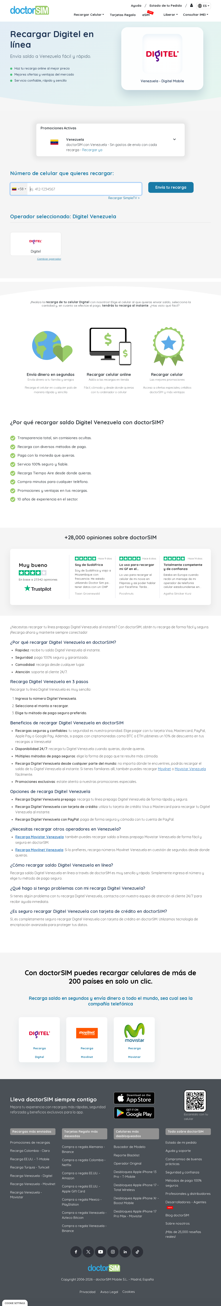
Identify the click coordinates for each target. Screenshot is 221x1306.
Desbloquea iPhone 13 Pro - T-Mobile (135, 1174)
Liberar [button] (169, 15)
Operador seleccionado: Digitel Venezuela (63, 216)
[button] (51, 144)
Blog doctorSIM (177, 1215)
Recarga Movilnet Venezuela (39, 850)
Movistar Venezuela (190, 769)
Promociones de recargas (30, 1142)
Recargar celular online (109, 374)
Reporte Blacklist (126, 1155)
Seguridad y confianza (182, 1172)
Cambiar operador (49, 258)
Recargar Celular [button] (88, 15)
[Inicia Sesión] (191, 5)
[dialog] (15, 1303)
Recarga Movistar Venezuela (39, 837)
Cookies (128, 1292)
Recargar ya (92, 150)
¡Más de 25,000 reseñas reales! (183, 1234)
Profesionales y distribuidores (188, 1194)
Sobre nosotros (178, 1223)
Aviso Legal (109, 1292)
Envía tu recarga (170, 187)
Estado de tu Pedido (166, 5)
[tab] (110, 143)
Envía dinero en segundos (50, 374)
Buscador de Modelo (129, 1147)
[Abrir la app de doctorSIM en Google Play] (134, 1113)
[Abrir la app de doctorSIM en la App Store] (134, 1098)
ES (205, 6)
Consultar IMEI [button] (194, 15)
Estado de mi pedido (181, 1142)
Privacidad (87, 1292)
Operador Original (127, 1163)
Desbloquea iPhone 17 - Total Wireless (136, 1187)
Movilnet (164, 769)
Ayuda (136, 5)
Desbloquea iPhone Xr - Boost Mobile (136, 1200)
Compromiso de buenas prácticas (184, 1161)
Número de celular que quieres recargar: (62, 173)
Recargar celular (167, 374)
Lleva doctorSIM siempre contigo (53, 1099)
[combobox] (18, 189)
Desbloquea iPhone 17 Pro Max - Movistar (135, 1213)
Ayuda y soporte (178, 1151)
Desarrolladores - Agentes (186, 1204)
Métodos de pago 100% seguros (184, 1182)
